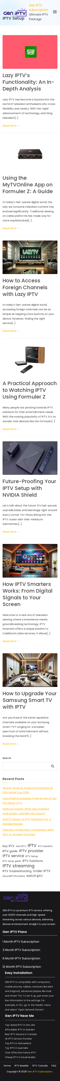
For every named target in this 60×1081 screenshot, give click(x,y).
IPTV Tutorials (40, 1065)
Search (7, 758)
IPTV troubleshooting (17, 871)
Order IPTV (41, 871)
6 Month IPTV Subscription (21, 958)
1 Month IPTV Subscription (21, 942)
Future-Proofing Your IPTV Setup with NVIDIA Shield (29, 488)
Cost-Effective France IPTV (20, 1052)
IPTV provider (31, 851)
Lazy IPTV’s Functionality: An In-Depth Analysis (28, 82)
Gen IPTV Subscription (38, 7)
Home (7, 1065)
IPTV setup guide (12, 861)
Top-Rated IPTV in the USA (20, 1025)
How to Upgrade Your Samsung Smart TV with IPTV (30, 700)
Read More (9, 126)
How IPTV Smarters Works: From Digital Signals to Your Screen (27, 594)
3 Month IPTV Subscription (21, 950)
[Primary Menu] (54, 12)
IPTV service (13, 856)
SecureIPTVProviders (14, 876)
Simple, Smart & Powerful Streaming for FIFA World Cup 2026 (28, 790)
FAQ (54, 1065)
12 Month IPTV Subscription (22, 967)
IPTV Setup (32, 856)
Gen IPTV (21, 846)
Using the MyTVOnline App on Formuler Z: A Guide (28, 184)
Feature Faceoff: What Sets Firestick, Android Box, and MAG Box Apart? (26, 811)
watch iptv (34, 876)
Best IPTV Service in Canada (21, 1034)
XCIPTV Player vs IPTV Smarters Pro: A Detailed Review (27, 821)
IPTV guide (10, 851)
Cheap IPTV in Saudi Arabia (20, 1057)
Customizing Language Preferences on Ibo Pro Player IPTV (29, 801)
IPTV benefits (45, 846)
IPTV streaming (18, 866)
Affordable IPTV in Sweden (20, 1029)
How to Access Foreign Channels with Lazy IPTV (25, 287)
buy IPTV (8, 846)
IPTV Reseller (22, 1065)
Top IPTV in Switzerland (18, 1043)
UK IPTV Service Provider (18, 1038)
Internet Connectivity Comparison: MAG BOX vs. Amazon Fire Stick (28, 832)
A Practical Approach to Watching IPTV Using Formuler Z (30, 390)
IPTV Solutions (33, 861)
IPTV (32, 845)
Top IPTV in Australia (16, 1048)
